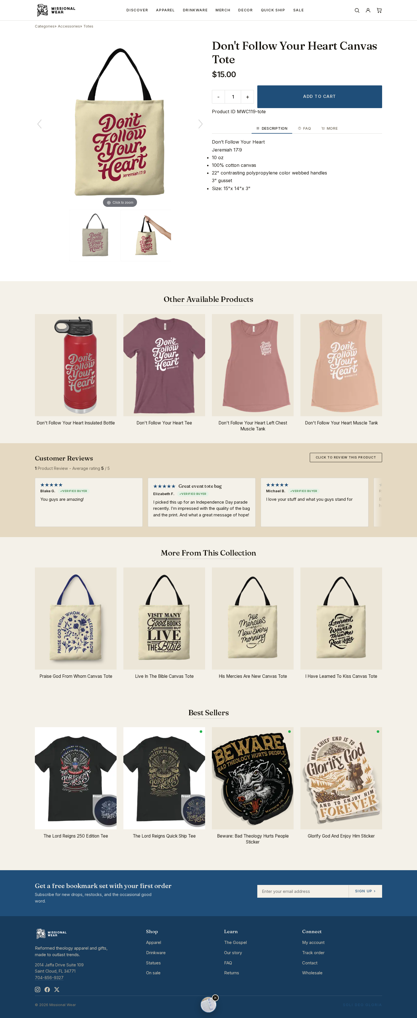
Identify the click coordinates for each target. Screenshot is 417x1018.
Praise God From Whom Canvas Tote (75, 676)
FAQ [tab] (307, 128)
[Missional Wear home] (56, 10)
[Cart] (379, 10)
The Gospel (235, 942)
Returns (231, 972)
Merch (223, 10)
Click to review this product (346, 457)
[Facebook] (47, 989)
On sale (153, 972)
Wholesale (312, 972)
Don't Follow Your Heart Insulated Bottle (76, 423)
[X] (56, 989)
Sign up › (365, 891)
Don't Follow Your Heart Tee (164, 423)
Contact (309, 963)
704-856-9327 (49, 977)
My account (313, 942)
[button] (215, 997)
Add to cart (319, 96)
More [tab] (332, 128)
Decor (245, 10)
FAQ (228, 963)
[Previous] (39, 124)
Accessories (69, 26)
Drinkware (195, 10)
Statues (153, 963)
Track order (313, 952)
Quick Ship (273, 10)
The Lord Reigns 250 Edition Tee (75, 836)
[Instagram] (37, 989)
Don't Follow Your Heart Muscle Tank (341, 423)
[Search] (357, 10)
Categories (44, 26)
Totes (88, 26)
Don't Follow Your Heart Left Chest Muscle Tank (252, 426)
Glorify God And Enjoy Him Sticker (341, 836)
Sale (298, 10)
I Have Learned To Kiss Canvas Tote (341, 676)
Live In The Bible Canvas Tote (164, 676)
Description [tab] (275, 128)
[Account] (368, 10)
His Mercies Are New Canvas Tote (253, 676)
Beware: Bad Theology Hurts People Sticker (253, 839)
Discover (137, 10)
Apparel (165, 10)
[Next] (200, 124)
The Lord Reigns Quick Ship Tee (164, 836)
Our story (233, 952)
